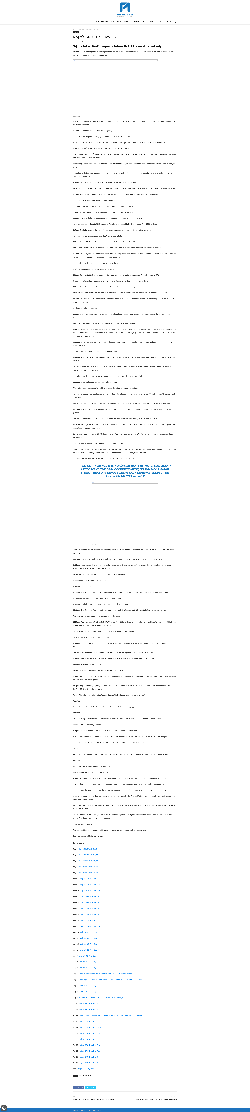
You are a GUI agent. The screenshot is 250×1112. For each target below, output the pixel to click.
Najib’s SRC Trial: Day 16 (88, 956)
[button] (174, 22)
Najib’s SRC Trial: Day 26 (90, 896)
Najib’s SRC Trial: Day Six (89, 1039)
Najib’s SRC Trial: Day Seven (90, 1033)
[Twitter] (167, 21)
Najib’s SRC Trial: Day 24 (90, 908)
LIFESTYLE (136, 22)
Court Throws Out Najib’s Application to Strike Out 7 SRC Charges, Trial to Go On (111, 1015)
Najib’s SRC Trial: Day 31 (88, 867)
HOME (97, 22)
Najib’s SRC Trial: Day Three (90, 1057)
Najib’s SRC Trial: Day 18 (89, 944)
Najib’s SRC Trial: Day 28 (90, 885)
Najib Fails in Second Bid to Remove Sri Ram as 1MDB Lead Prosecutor (107, 974)
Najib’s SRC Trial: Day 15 (88, 962)
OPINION (126, 22)
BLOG (144, 22)
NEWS (112, 22)
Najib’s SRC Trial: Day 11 (89, 1003)
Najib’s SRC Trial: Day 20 (89, 932)
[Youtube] (170, 21)
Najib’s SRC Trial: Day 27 (90, 891)
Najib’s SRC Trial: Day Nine (89, 1021)
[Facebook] (157, 21)
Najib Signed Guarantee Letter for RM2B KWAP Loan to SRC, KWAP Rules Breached (112, 980)
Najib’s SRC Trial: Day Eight (90, 1027)
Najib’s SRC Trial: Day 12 (88, 992)
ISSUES (119, 22)
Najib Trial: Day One (86, 1069)
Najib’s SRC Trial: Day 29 (90, 879)
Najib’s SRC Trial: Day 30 (88, 873)
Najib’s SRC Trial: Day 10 (89, 1009)
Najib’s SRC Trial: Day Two (89, 1063)
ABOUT (151, 22)
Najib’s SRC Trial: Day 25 (90, 902)
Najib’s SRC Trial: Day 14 (88, 968)
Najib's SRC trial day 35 (85, 1075)
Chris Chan (78, 41)
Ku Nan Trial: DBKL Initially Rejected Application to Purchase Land (93, 1099)
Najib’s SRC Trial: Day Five (89, 1045)
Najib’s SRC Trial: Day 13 (88, 986)
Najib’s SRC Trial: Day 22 (90, 920)
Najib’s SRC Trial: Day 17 (89, 950)
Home (74, 29)
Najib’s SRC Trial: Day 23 (90, 914)
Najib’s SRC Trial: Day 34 (88, 849)
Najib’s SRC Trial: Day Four (89, 1051)
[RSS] (164, 21)
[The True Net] (125, 9)
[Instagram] (160, 21)
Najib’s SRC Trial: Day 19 (89, 938)
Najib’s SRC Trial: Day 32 (88, 861)
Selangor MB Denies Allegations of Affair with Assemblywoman (156, 1099)
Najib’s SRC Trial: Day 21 (90, 926)
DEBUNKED (104, 22)
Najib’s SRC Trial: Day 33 (88, 855)
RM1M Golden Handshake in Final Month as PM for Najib (101, 998)
